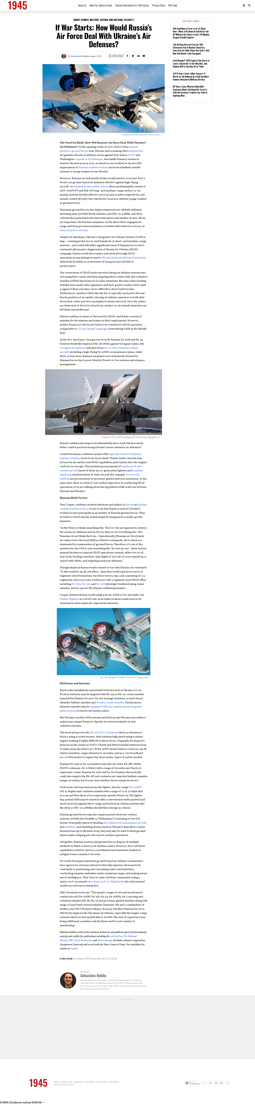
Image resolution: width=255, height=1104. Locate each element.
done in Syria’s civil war (74, 230)
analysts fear (135, 151)
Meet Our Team (67, 1082)
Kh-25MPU (135, 787)
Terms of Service (102, 1082)
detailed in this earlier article (90, 186)
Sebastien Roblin (76, 56)
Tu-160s (76, 584)
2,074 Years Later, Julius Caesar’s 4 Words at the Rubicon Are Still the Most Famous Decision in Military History (191, 76)
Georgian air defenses (73, 348)
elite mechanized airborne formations (123, 258)
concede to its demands (88, 159)
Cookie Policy (113, 1082)
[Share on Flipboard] (138, 55)
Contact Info (78, 1082)
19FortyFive (116, 936)
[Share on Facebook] (127, 55)
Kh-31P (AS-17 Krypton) (104, 732)
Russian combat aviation (93, 167)
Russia (93, 958)
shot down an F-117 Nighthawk (106, 882)
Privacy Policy (158, 5)
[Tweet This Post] (133, 55)
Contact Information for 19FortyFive (132, 5)
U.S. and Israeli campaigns (92, 329)
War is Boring (105, 940)
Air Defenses (79, 958)
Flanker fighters (69, 599)
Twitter (74, 949)
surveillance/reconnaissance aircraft (124, 823)
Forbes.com (86, 940)
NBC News (74, 940)
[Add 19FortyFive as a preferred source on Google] (116, 56)
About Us (82, 5)
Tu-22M (100, 584)
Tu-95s (86, 584)
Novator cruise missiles (110, 703)
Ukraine (114, 958)
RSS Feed (172, 5)
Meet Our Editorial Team (101, 5)
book (130, 505)
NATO (131, 155)
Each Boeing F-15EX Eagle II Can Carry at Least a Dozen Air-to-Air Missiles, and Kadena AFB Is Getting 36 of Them (191, 63)
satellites (70, 827)
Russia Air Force (103, 958)
